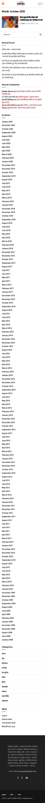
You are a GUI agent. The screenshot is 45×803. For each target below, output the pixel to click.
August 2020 (7, 136)
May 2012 (6, 488)
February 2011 (8, 542)
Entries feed (7, 719)
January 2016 (7, 335)
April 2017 (6, 281)
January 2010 (7, 589)
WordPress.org (8, 726)
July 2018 (6, 227)
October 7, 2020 (32, 23)
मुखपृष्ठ (4, 795)
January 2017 (7, 292)
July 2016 (6, 314)
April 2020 (6, 151)
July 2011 (6, 524)
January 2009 (7, 622)
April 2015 (6, 364)
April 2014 (6, 404)
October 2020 (7, 129)
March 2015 (7, 368)
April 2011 (6, 535)
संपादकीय (5, 687)
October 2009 (7, 600)
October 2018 (7, 216)
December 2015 (8, 339)
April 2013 (6, 448)
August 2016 (7, 310)
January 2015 (7, 375)
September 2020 (8, 133)
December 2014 (8, 379)
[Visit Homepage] (21, 3)
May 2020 (6, 147)
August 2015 (7, 350)
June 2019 (6, 187)
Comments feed (8, 723)
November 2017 (8, 256)
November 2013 (8, 422)
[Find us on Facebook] (17, 778)
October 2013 (7, 426)
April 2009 (6, 614)
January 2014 (7, 415)
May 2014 (6, 401)
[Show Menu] (3, 3)
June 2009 (6, 611)
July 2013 (6, 437)
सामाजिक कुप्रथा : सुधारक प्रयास (28, 97)
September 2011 (8, 517)
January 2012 (7, 502)
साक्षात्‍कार (5, 701)
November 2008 (8, 629)
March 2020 (7, 154)
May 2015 (6, 361)
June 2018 (6, 230)
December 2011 (8, 506)
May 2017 (6, 277)
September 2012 (8, 473)
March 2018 (7, 241)
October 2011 (7, 513)
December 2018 (8, 209)
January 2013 (7, 459)
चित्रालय (5, 663)
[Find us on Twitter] (22, 777)
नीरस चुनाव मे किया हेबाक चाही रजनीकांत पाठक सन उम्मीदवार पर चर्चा (31, 19)
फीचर (3, 677)
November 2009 (8, 596)
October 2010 (7, 556)
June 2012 (6, 484)
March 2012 (7, 495)
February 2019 (8, 201)
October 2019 (7, 172)
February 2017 (8, 288)
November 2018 (8, 212)
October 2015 (7, 346)
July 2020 (6, 140)
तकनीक (4, 668)
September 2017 (8, 263)
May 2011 (6, 531)
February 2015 (8, 372)
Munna (5, 108)
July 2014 (6, 397)
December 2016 (8, 296)
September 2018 (8, 220)
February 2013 (8, 455)
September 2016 (8, 307)
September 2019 (8, 176)
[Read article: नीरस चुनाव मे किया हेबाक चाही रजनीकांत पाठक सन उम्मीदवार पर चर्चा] (10, 22)
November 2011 (8, 509)
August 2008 (7, 632)
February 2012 (8, 498)
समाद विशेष (5, 696)
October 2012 (7, 469)
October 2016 (7, 303)
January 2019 (7, 205)
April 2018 (6, 238)
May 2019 (6, 191)
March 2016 (7, 328)
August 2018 (7, 223)
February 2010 (8, 585)
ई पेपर (4, 654)
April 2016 (6, 325)
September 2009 (8, 604)
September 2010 (8, 560)
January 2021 (7, 122)
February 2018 (8, 245)
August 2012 (7, 477)
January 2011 (7, 546)
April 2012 (6, 491)
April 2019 (6, 194)
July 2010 (6, 567)
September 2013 (8, 430)
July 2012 (6, 480)
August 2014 (7, 393)
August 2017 (7, 267)
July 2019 (6, 183)
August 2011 (7, 520)
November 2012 (8, 466)
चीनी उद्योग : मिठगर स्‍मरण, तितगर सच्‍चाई (22, 108)
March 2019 (7, 198)
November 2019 (8, 169)
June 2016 (6, 317)
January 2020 (7, 161)
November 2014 (8, 383)
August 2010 (7, 564)
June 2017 (6, 274)
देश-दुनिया (5, 673)
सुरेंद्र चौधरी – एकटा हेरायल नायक (30, 105)
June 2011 (6, 527)
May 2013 (6, 444)
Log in (4, 716)
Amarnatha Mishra (9, 105)
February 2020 (8, 158)
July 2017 (6, 270)
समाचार (5, 18)
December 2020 (8, 125)
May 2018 (6, 234)
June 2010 (6, 571)
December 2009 (8, 593)
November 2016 (8, 299)
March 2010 (7, 582)
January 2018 (7, 248)
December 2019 (8, 165)
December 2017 (8, 252)
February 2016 (8, 332)
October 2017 (7, 259)
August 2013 (7, 433)
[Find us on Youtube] (27, 778)
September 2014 (8, 390)
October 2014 (7, 386)
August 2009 (7, 607)
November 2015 (8, 343)
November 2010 (8, 553)
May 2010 (6, 575)
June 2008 (6, 636)
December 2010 (8, 549)
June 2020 (6, 143)
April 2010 (6, 578)
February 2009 (8, 618)
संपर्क (19, 795)
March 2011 (7, 538)
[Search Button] (40, 34)
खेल (3, 658)
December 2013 (8, 419)
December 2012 (8, 462)
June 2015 (6, 357)
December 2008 (8, 625)
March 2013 (7, 451)
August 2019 (7, 180)
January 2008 (7, 640)
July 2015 (6, 354)
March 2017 (7, 285)
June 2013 (6, 441)
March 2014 (7, 408)
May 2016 (6, 321)
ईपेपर (11, 795)
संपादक (23, 23)
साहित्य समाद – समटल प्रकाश (11, 49)
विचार (3, 682)
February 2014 (8, 411)
